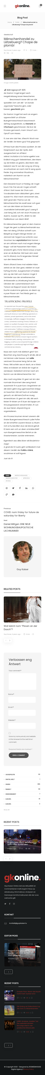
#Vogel (8, 481)
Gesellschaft (8, 35)
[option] (22, 616)
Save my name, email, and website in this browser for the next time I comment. (22, 739)
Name (11, 694)
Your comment (15, 671)
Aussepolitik (23, 774)
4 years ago (16, 634)
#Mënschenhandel (21, 475)
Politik (17, 22)
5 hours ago (12, 849)
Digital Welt (23, 779)
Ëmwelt (23, 789)
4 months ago (13, 959)
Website (11, 720)
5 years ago (16, 50)
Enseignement (23, 794)
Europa (23, 799)
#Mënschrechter (12, 478)
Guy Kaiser (7, 50)
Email (11, 707)
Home (10, 22)
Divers (9, 618)
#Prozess (26, 478)
